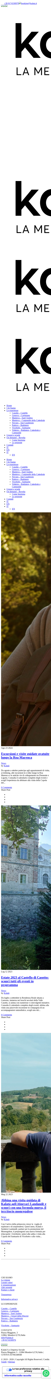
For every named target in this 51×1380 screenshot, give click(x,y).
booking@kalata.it (29, 3)
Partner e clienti (7, 1290)
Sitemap (11, 1362)
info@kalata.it (7, 1337)
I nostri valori (7, 1282)
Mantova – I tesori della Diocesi (14, 1316)
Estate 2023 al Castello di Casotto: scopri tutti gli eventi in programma (25, 981)
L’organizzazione (8, 1285)
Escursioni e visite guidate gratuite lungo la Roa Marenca (25, 755)
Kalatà (6, 766)
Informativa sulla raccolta (17, 1375)
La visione (5, 1280)
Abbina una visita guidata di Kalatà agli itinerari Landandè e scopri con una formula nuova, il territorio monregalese (23, 1205)
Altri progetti (6, 1287)
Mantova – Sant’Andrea (11, 1313)
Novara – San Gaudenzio (12, 1318)
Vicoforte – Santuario (10, 1325)
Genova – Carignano (10, 1311)
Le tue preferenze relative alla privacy (28, 1369)
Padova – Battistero (9, 1321)
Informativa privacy (9, 1299)
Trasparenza (6, 1294)
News (3, 763)
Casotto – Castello (9, 1308)
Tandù (4, 1362)
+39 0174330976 (11, 3)
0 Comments (6, 787)
